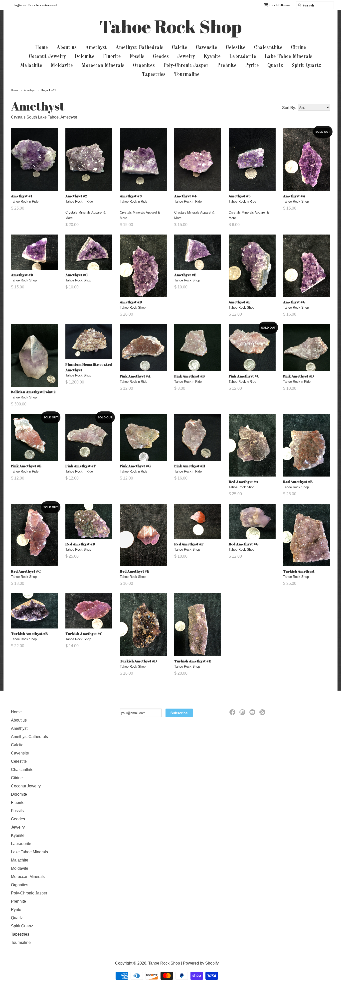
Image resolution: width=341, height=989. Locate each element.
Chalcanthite (268, 47)
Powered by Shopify (201, 963)
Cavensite (206, 47)
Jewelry (186, 56)
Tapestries (154, 74)
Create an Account (42, 5)
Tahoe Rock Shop (171, 26)
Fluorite (112, 56)
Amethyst (96, 47)
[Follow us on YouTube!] (253, 713)
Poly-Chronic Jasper (185, 65)
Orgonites (144, 65)
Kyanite (212, 56)
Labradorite (242, 56)
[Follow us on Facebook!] (233, 713)
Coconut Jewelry (47, 56)
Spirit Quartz (306, 65)
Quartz (275, 65)
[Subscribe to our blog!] (263, 713)
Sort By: (289, 108)
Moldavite (62, 65)
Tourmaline (186, 74)
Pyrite (252, 65)
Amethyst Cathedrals (139, 47)
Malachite (31, 65)
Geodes (161, 56)
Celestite (235, 47)
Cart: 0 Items (279, 5)
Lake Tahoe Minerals (288, 56)
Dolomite (84, 56)
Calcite (179, 47)
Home (41, 47)
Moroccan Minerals (102, 65)
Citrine (298, 47)
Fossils (136, 56)
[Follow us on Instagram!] (243, 713)
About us (66, 47)
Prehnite (226, 65)
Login (17, 5)
